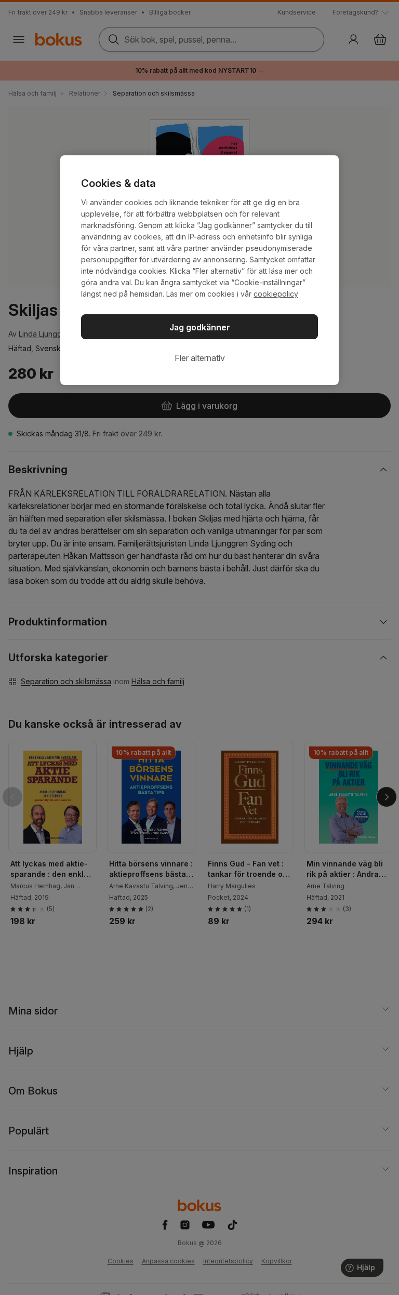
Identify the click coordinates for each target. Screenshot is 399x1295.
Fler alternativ (200, 358)
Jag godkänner (199, 327)
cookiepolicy (276, 293)
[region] (199, 270)
